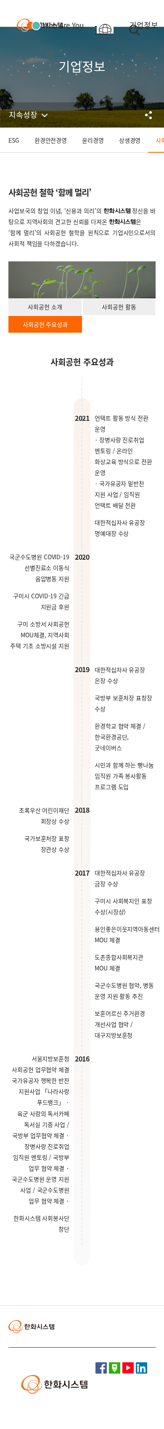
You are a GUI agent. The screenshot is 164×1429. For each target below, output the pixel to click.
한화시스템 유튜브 (128, 1368)
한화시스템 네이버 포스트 (114, 1368)
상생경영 (130, 140)
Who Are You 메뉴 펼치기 (55, 25)
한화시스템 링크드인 (141, 1368)
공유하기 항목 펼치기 (149, 115)
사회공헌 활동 (119, 306)
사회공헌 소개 (45, 306)
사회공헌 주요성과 (45, 324)
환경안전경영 (50, 140)
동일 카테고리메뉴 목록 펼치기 (30, 115)
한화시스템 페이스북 (101, 1368)
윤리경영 (93, 140)
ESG (13, 140)
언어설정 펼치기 (112, 30)
